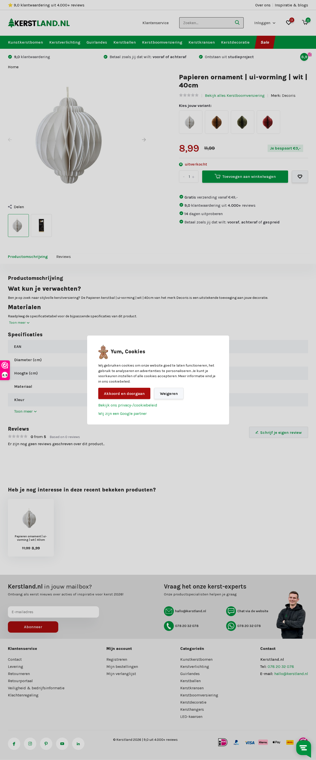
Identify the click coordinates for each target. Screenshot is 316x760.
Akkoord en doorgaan (124, 393)
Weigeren (169, 393)
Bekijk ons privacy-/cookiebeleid (127, 405)
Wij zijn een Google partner (122, 413)
